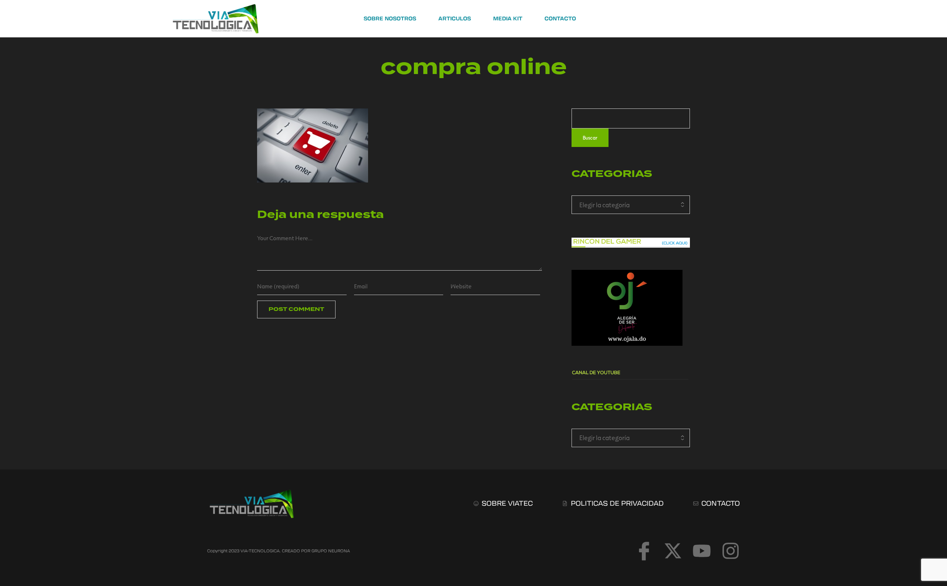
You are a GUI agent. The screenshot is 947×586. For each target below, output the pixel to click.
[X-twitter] (673, 551)
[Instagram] (730, 551)
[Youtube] (701, 551)
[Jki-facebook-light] (644, 551)
